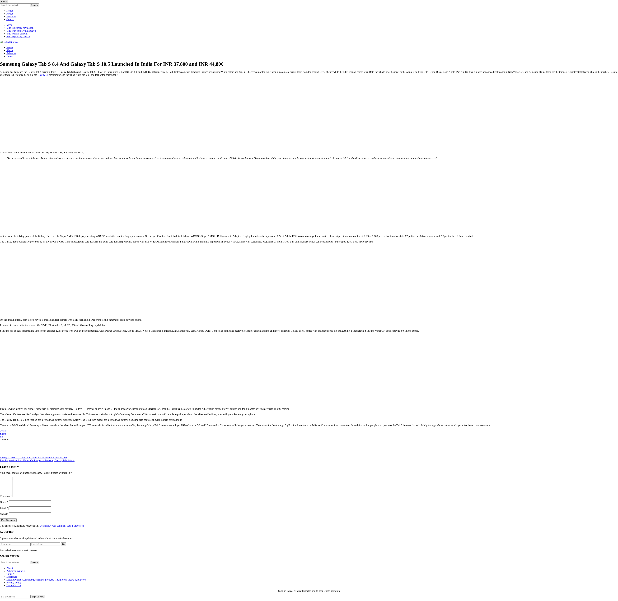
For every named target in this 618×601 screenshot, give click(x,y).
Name (4, 502)
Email (4, 508)
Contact (10, 19)
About (9, 13)
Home (9, 10)
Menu (9, 25)
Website (4, 514)
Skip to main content (16, 33)
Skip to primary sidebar (18, 36)
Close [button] (4, 1)
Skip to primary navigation (19, 27)
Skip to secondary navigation (21, 30)
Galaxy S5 (43, 74)
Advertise (11, 16)
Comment (6, 496)
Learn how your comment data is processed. (62, 525)
